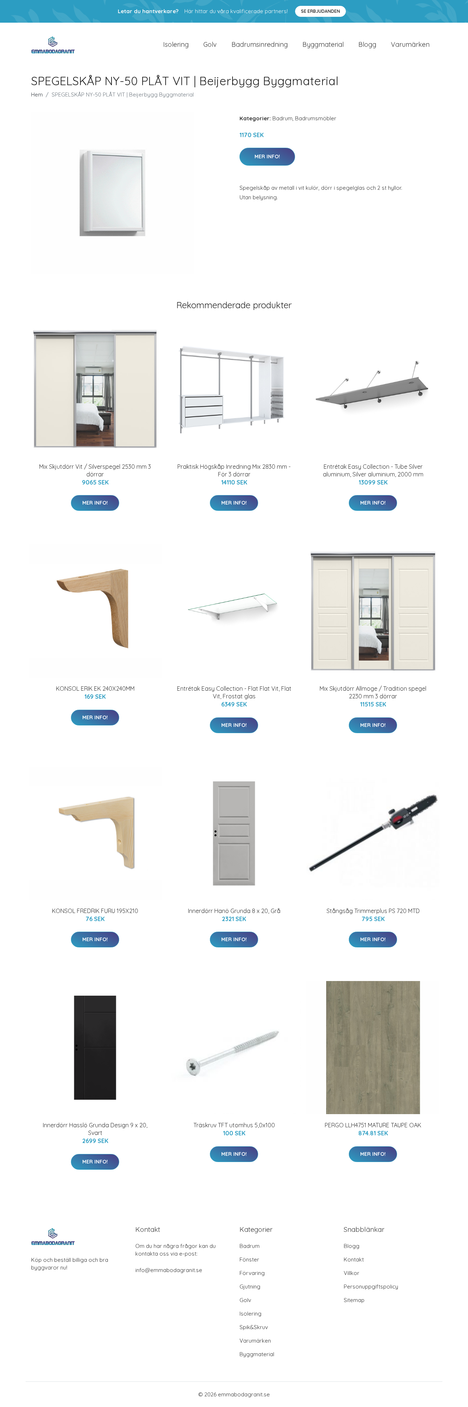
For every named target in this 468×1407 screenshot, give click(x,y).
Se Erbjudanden (320, 11)
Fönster (249, 1259)
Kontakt (354, 1259)
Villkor (351, 1273)
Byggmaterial (323, 44)
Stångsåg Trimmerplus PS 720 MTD (373, 910)
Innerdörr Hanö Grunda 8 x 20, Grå (234, 910)
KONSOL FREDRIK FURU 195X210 (95, 910)
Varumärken (410, 44)
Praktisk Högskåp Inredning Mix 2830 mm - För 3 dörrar (234, 470)
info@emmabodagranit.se (168, 1270)
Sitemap (354, 1300)
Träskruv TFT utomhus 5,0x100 (234, 1125)
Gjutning (249, 1286)
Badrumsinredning (259, 44)
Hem (37, 94)
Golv (210, 44)
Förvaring (252, 1273)
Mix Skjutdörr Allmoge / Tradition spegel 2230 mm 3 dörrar (373, 692)
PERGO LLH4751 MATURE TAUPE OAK (373, 1125)
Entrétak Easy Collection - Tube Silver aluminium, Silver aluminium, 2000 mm (373, 470)
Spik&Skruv (253, 1327)
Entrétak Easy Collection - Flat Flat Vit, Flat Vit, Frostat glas (234, 692)
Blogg (367, 44)
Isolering (176, 44)
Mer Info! (267, 156)
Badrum (282, 118)
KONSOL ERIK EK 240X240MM (95, 688)
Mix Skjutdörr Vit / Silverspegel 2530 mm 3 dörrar (95, 470)
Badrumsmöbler (315, 118)
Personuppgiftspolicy (371, 1286)
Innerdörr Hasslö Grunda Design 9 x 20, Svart (95, 1128)
